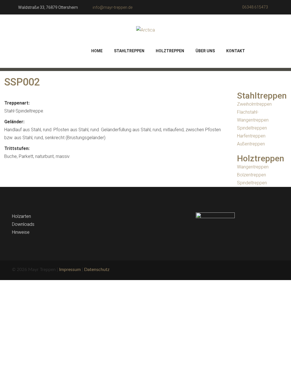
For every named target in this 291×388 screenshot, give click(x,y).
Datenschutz (96, 269)
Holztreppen (170, 51)
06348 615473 (255, 7)
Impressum (70, 269)
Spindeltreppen (252, 128)
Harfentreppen (251, 136)
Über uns (205, 51)
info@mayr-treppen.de (112, 7)
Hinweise (21, 232)
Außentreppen (251, 144)
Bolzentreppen (251, 175)
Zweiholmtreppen (254, 104)
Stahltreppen (129, 51)
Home (97, 51)
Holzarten (21, 216)
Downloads (23, 224)
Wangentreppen (253, 167)
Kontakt (235, 51)
